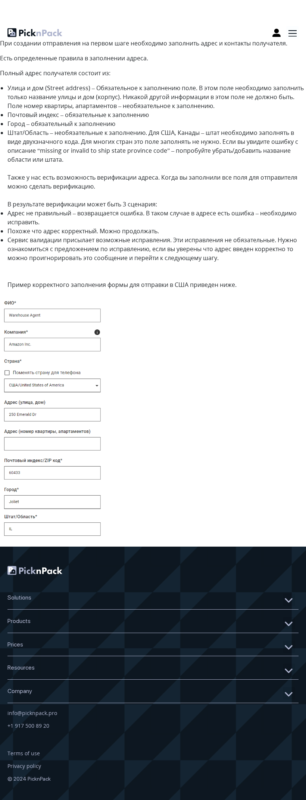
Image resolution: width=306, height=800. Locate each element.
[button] (292, 32)
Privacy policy (24, 765)
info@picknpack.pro (32, 713)
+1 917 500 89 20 (28, 725)
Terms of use (23, 753)
